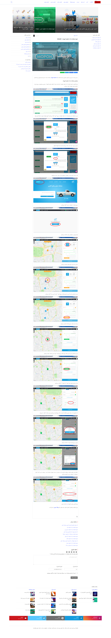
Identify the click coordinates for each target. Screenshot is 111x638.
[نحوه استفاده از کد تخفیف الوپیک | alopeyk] (55, 56)
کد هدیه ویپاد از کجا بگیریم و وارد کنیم (71, 532)
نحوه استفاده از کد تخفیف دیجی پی (71, 529)
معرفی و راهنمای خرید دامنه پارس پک (24, 66)
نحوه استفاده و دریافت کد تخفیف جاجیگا (70, 534)
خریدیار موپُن (27, 42)
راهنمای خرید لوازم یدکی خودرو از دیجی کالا (23, 64)
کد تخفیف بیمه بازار (97, 44)
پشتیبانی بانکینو (28, 62)
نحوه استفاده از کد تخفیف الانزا (72, 538)
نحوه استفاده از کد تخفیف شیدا (72, 543)
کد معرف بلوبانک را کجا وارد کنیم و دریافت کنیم (69, 541)
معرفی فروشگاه (26, 53)
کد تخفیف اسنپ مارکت (96, 37)
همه (28, 56)
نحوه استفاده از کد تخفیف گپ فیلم (71, 536)
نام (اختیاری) (75, 566)
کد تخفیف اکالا (98, 41)
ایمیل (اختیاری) (59, 566)
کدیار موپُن (76, 35)
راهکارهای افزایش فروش (25, 46)
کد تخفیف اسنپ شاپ (97, 46)
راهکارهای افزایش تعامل (25, 44)
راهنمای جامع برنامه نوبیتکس (26, 68)
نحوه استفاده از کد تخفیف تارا (72, 527)
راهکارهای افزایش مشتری (25, 49)
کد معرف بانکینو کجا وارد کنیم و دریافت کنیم (70, 525)
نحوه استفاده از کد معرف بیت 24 (72, 545)
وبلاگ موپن (56, 507)
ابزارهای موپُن (27, 40)
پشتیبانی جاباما (28, 70)
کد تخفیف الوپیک (54, 77)
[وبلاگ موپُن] (97, 2)
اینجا (67, 504)
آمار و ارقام (27, 37)
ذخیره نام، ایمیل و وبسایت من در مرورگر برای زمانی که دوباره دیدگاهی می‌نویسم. (61, 573)
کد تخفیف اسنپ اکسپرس (96, 39)
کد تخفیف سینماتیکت (97, 48)
